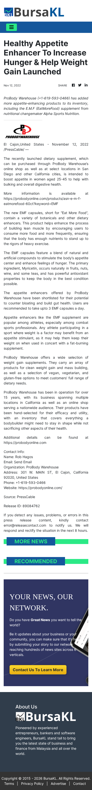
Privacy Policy (32, 783)
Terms (9, 783)
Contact (79, 783)
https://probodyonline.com (25, 442)
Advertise (58, 783)
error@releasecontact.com (25, 525)
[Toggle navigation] (11, 27)
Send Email (23, 462)
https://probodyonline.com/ (40, 488)
